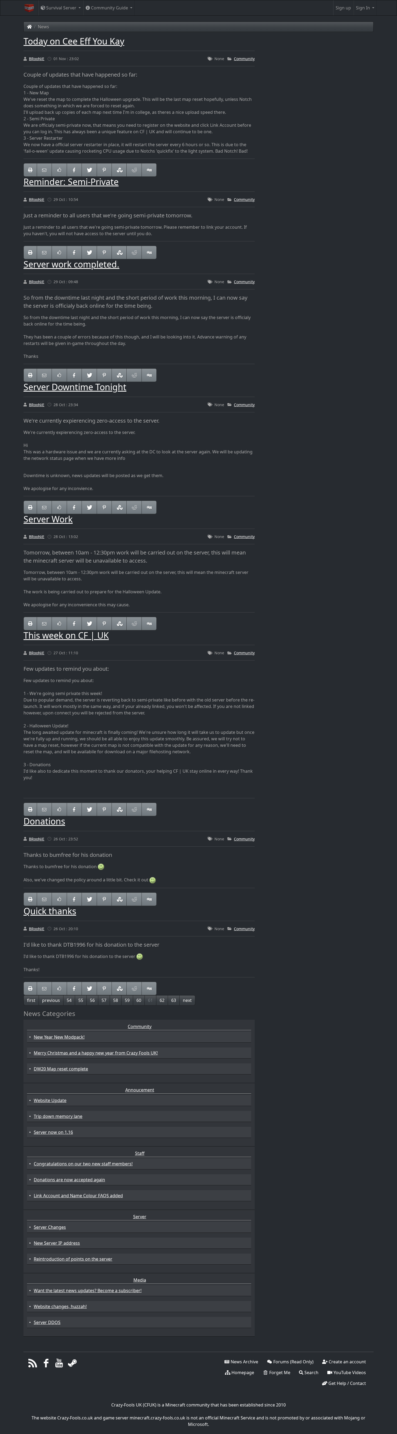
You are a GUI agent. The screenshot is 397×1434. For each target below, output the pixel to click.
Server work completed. (71, 264)
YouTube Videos (349, 1372)
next (187, 1000)
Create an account (347, 1362)
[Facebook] (46, 1364)
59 (127, 1000)
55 (80, 1000)
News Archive (244, 1362)
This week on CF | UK (66, 635)
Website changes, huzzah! (60, 1306)
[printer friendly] (30, 170)
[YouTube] (59, 1364)
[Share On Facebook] (74, 170)
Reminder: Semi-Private (71, 181)
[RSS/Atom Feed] (33, 1364)
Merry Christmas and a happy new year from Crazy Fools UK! (96, 1053)
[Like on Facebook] (59, 170)
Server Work (48, 519)
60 (138, 1000)
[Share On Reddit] (134, 170)
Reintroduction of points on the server (73, 1259)
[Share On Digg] (149, 170)
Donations (44, 821)
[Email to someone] (44, 170)
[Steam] (72, 1364)
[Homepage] (29, 27)
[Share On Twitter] (89, 170)
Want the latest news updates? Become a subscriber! (88, 1290)
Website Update (50, 1100)
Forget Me (279, 1372)
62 (162, 1000)
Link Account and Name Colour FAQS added (78, 1196)
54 (69, 1000)
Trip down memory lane (58, 1116)
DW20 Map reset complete (61, 1069)
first (31, 1000)
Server (139, 1217)
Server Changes (50, 1227)
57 (104, 1000)
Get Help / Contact (346, 1383)
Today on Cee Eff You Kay (73, 41)
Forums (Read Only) (293, 1362)
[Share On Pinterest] (104, 170)
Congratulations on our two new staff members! (83, 1164)
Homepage (242, 1372)
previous (51, 1000)
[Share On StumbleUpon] (119, 170)
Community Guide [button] (109, 8)
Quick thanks (49, 911)
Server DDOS (47, 1322)
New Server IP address (57, 1243)
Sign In (363, 8)
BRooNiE (36, 58)
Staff (139, 1153)
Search (310, 1372)
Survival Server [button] (61, 8)
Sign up (343, 8)
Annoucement (139, 1090)
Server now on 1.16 (53, 1132)
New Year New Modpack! (59, 1037)
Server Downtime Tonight (74, 387)
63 (173, 1000)
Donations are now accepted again (69, 1180)
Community (244, 58)
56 (92, 1000)
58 (115, 1000)
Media (139, 1280)
